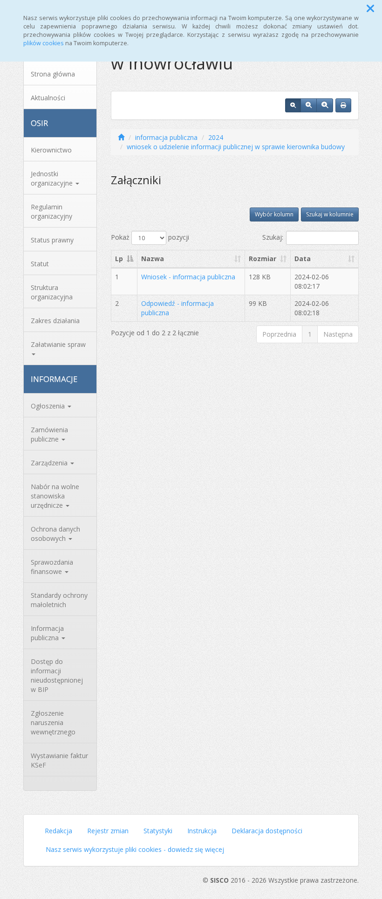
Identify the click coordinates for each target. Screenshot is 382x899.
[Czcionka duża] (324, 105)
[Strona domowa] (121, 137)
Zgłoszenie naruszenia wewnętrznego (53, 722)
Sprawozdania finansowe (52, 567)
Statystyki (157, 830)
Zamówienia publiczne (49, 434)
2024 (215, 137)
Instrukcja (202, 830)
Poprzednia (279, 334)
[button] (370, 8)
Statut (40, 263)
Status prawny (52, 239)
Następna (338, 334)
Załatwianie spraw (58, 344)
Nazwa (152, 258)
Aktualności (48, 97)
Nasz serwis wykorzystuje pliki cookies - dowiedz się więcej (135, 849)
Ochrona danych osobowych (55, 534)
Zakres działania (55, 320)
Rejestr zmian (108, 830)
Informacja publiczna (47, 633)
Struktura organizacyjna (52, 292)
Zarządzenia (50, 462)
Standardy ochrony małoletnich (59, 600)
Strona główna (53, 73)
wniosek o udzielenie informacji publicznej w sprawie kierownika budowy (236, 146)
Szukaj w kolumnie (330, 214)
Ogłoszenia (49, 405)
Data (302, 258)
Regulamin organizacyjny (51, 211)
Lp (119, 258)
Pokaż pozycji (150, 237)
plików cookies (43, 43)
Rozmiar (262, 258)
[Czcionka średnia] (308, 105)
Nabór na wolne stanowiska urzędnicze (55, 496)
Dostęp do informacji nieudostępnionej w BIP (57, 675)
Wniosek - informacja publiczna (188, 276)
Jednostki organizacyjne (53, 178)
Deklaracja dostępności (267, 830)
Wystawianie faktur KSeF (59, 760)
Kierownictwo (51, 149)
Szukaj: (272, 237)
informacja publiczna (166, 137)
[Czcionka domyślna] (293, 105)
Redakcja (58, 830)
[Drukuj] (343, 105)
